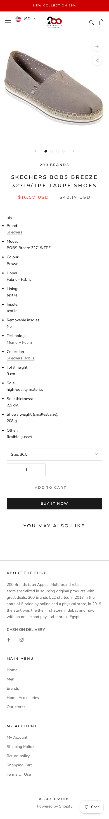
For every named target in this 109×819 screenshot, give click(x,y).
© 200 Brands (54, 799)
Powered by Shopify (54, 806)
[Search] (91, 22)
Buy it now (55, 503)
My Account (17, 737)
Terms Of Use (19, 774)
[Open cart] (101, 22)
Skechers (14, 232)
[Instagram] (21, 639)
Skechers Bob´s (20, 358)
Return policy (18, 756)
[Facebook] (9, 639)
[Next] (74, 151)
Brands (13, 688)
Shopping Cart (19, 765)
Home (12, 670)
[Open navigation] (8, 22)
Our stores (16, 707)
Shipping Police (20, 746)
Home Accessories (23, 697)
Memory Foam (19, 342)
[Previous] (35, 151)
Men (10, 679)
